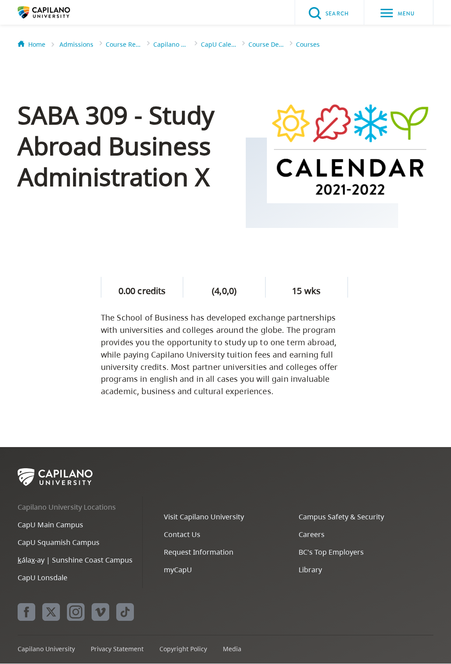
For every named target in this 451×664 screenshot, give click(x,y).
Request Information (198, 552)
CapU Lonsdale (42, 577)
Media (232, 649)
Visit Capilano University (204, 517)
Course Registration (123, 44)
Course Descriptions (266, 44)
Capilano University (57, 12)
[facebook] (26, 612)
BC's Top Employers (331, 552)
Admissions (76, 44)
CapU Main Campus (50, 525)
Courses (308, 44)
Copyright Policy (183, 649)
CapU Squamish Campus (59, 542)
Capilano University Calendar (171, 44)
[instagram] (76, 612)
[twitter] (51, 612)
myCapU (178, 569)
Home (36, 44)
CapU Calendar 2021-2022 (218, 44)
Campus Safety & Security (341, 517)
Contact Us (182, 534)
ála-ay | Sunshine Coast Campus (75, 560)
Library (310, 569)
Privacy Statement (117, 649)
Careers (312, 534)
